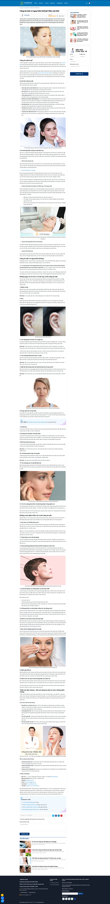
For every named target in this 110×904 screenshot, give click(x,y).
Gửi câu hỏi (79, 73)
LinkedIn (59, 816)
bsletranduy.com (30, 780)
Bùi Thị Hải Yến (26, 3)
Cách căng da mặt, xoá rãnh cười (31, 807)
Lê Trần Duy (26, 15)
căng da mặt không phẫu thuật (44, 73)
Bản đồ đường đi (23, 890)
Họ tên (71, 54)
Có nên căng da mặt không (29, 802)
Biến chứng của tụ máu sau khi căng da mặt (36, 422)
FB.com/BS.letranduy (32, 784)
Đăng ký (81, 893)
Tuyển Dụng (59, 3)
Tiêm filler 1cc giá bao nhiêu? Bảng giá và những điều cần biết (82, 16)
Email (71, 59)
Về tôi (35, 3)
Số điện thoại (82, 54)
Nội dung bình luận (24, 821)
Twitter (53, 816)
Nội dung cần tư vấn (74, 64)
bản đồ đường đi (53, 776)
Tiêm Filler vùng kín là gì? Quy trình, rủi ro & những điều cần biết (82, 40)
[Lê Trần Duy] (72, 899)
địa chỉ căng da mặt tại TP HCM (31, 804)
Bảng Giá (52, 3)
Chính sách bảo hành (55, 884)
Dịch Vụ (41, 3)
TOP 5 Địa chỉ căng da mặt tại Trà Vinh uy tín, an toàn (46, 858)
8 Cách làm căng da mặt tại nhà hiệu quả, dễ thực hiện (47, 850)
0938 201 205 (32, 892)
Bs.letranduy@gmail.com (30, 782)
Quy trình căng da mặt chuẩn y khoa (31, 809)
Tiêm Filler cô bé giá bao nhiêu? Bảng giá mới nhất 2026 (82, 28)
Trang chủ (21, 7)
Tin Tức (47, 3)
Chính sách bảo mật (55, 882)
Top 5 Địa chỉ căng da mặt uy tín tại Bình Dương (45, 866)
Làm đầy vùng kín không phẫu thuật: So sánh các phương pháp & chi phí (82, 34)
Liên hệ (65, 3)
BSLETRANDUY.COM (31, 902)
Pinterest (61, 816)
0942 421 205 (24, 892)
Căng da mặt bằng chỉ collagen (28, 170)
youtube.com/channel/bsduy (32, 785)
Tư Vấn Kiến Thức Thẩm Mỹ (29, 7)
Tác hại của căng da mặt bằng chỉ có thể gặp (44, 841)
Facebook (56, 816)
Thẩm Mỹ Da (37, 7)
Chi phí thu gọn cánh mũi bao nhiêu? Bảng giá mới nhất (82, 22)
